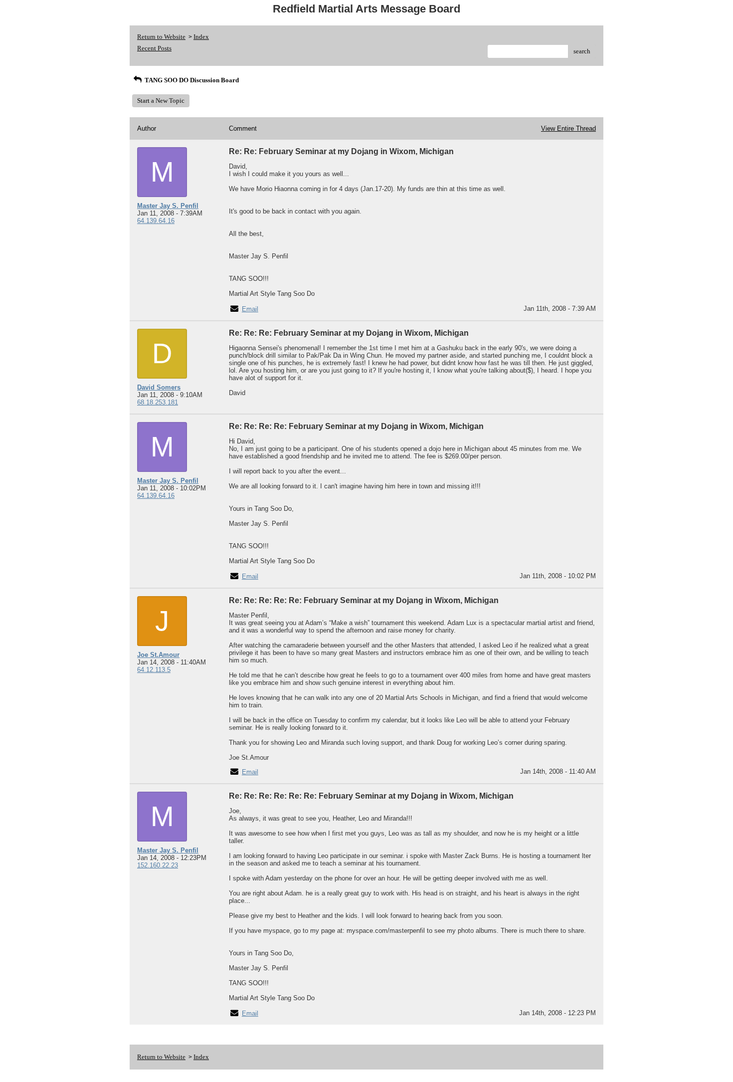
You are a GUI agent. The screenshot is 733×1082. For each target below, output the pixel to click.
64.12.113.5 (154, 669)
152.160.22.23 (157, 865)
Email (250, 309)
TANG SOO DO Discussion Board (191, 80)
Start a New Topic (160, 100)
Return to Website (161, 36)
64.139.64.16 (156, 220)
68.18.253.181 (157, 402)
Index (201, 36)
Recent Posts (154, 48)
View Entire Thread (568, 128)
